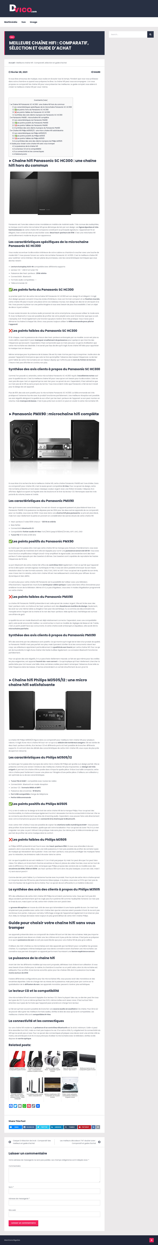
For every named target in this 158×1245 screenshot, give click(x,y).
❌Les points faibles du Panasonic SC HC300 (31, 112)
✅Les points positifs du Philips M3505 (28, 136)
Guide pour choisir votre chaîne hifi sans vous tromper (32, 143)
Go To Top (151, 1240)
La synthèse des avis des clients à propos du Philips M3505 (37, 141)
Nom (11, 1187)
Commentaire (15, 1166)
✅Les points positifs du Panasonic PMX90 (30, 123)
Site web (12, 1210)
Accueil (12, 63)
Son (23, 22)
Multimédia (10, 22)
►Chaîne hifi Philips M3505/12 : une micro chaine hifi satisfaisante (36, 130)
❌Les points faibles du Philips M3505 (28, 138)
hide (45, 100)
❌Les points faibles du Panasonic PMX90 (30, 125)
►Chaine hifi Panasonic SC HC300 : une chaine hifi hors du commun (37, 104)
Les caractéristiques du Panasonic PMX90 (30, 120)
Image (33, 22)
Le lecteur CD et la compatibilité (26, 149)
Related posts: (19, 154)
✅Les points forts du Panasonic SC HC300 (30, 110)
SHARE (96, 72)
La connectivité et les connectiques (28, 151)
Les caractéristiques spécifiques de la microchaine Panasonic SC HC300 (42, 107)
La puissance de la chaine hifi (25, 146)
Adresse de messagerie (19, 1198)
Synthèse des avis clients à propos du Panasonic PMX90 (36, 128)
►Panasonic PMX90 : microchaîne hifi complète (29, 117)
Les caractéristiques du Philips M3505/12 (29, 133)
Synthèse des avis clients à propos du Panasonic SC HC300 (37, 115)
